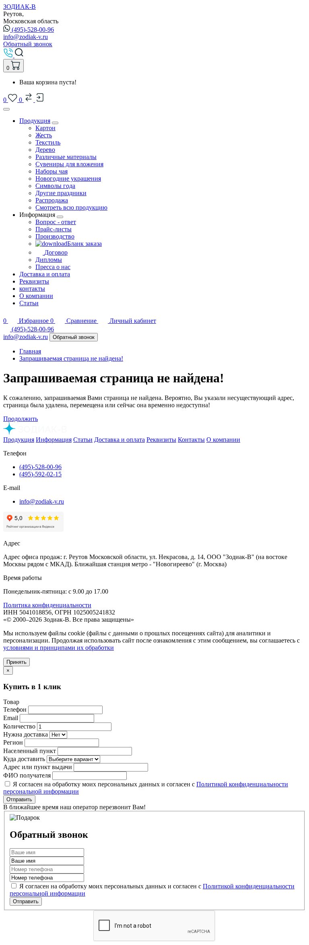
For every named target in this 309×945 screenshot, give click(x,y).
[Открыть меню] (6, 109)
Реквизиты (34, 281)
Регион (13, 742)
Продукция (34, 120)
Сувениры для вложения (69, 164)
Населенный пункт (29, 750)
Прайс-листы (53, 229)
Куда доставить (24, 758)
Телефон (15, 709)
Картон (45, 128)
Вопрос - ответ (55, 221)
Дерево (45, 149)
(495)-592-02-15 (40, 474)
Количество (19, 726)
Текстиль (47, 142)
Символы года (55, 185)
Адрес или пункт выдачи (37, 766)
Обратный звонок (27, 44)
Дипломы (48, 259)
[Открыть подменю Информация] (60, 217)
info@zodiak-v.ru (25, 36)
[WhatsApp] (7, 329)
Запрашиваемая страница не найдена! (71, 358)
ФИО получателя (27, 775)
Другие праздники (61, 193)
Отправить (19, 799)
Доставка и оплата (44, 274)
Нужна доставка (25, 734)
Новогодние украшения (68, 178)
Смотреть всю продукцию (71, 207)
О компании (36, 295)
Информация (54, 439)
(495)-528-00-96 (33, 29)
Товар (11, 701)
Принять (16, 662)
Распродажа (51, 200)
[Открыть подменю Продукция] (55, 123)
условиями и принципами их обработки (58, 647)
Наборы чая (51, 171)
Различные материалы (66, 156)
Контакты (191, 439)
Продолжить (20, 418)
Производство (54, 236)
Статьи (29, 303)
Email (10, 717)
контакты (32, 288)
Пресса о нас (52, 266)
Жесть (43, 135)
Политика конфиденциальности (47, 605)
